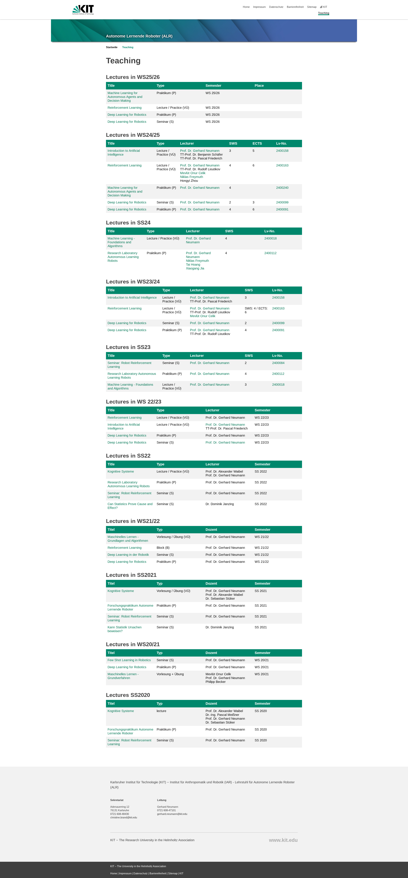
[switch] (334, 6)
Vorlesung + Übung (170, 674)
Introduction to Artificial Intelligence (132, 297)
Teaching (323, 13)
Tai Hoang (193, 264)
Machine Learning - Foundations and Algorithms (121, 242)
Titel (111, 530)
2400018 (270, 238)
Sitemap (312, 7)
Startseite (111, 47)
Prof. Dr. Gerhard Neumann (199, 150)
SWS (233, 143)
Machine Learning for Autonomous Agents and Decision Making (125, 96)
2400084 (278, 363)
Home (246, 7)
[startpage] (334, 13)
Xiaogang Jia (195, 268)
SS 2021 (261, 591)
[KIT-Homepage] (83, 10)
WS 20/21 (262, 660)
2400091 (282, 209)
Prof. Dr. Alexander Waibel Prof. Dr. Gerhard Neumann (225, 473)
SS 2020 (261, 711)
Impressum (259, 7)
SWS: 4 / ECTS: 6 (256, 310)
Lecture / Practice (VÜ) (173, 107)
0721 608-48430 (119, 814)
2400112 (270, 253)
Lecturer (187, 143)
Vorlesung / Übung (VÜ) (173, 537)
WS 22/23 (262, 417)
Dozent (211, 530)
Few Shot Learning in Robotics (129, 660)
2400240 (282, 187)
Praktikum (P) (166, 93)
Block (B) (163, 547)
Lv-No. (281, 143)
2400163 (282, 165)
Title (111, 86)
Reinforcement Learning (125, 107)
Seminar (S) (165, 121)
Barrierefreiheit (295, 7)
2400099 (282, 202)
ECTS (257, 143)
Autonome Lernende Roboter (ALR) (139, 36)
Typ (159, 530)
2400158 (282, 150)
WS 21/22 (262, 537)
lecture (161, 711)
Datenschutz (276, 7)
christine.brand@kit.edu (123, 817)
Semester (213, 86)
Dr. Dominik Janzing (220, 504)
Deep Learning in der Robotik (128, 554)
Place (259, 86)
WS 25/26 (213, 93)
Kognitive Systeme (121, 471)
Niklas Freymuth (191, 177)
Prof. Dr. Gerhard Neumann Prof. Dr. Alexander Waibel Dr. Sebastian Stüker (225, 594)
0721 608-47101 (166, 810)
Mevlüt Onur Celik (192, 173)
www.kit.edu (283, 840)
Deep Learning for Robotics (127, 114)
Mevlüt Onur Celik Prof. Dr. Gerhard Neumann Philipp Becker (225, 677)
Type (160, 86)
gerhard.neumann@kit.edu (172, 814)
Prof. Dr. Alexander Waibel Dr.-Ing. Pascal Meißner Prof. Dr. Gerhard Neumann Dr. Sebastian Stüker (225, 716)
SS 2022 (261, 471)
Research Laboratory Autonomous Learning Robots (123, 256)
